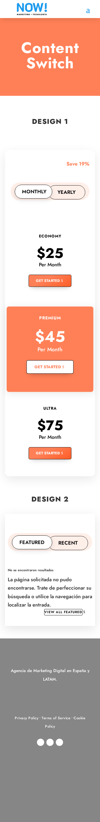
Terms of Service (56, 718)
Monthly (34, 191)
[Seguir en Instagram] (40, 742)
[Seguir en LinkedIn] (50, 742)
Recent (68, 543)
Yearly (67, 192)
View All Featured (63, 612)
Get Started (48, 280)
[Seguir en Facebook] (59, 742)
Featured (31, 542)
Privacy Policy (26, 718)
